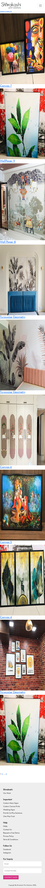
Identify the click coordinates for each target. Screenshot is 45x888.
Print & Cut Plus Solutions (12, 813)
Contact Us (7, 829)
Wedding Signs (9, 810)
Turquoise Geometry (12, 317)
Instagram (7, 853)
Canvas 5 (6, 542)
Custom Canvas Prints (11, 806)
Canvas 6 (6, 467)
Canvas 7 (6, 85)
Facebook (7, 849)
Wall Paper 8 (8, 242)
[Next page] (24, 774)
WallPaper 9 (7, 160)
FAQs (5, 826)
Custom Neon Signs (10, 803)
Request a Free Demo (11, 833)
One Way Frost (9, 816)
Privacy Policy (8, 836)
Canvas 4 (6, 617)
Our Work (7, 793)
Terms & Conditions (10, 839)
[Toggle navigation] (40, 5)
